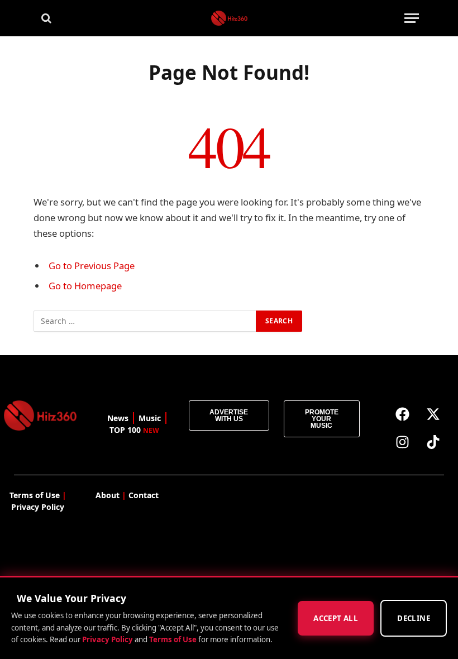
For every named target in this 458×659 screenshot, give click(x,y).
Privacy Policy (107, 639)
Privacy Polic (35, 507)
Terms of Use (173, 639)
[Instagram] (403, 442)
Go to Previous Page (92, 265)
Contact (143, 495)
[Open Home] (229, 18)
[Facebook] (403, 414)
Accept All (335, 618)
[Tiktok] (433, 442)
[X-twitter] (433, 414)
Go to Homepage (85, 285)
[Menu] (411, 18)
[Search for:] (145, 321)
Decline (413, 618)
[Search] (45, 18)
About (108, 495)
